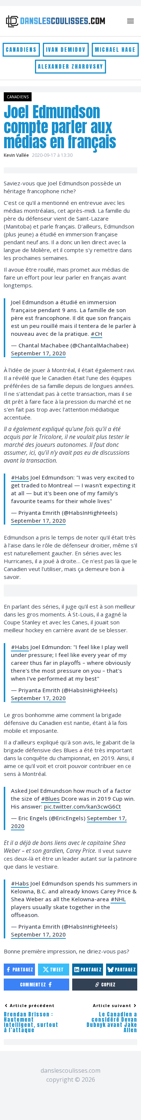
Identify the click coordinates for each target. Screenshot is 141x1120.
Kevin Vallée (16, 155)
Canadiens (21, 50)
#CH (96, 333)
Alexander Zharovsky (70, 67)
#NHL (118, 899)
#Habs (20, 477)
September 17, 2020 (38, 353)
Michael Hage (115, 50)
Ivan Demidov (66, 50)
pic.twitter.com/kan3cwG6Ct (82, 806)
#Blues (50, 798)
